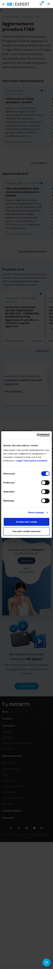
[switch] (45, 482)
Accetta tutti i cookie (26, 521)
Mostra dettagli (36, 512)
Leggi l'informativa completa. (32, 460)
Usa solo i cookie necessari (26, 531)
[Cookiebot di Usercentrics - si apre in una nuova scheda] (37, 435)
